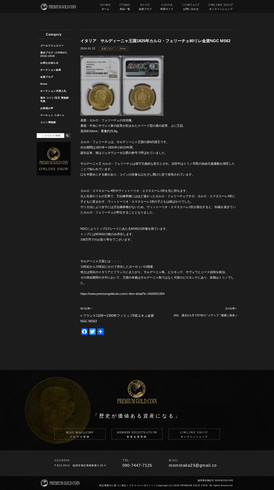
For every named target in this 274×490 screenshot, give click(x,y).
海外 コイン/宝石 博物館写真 (54, 99)
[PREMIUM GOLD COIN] (58, 8)
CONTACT (191, 6)
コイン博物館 (48, 122)
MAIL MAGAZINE (79, 434)
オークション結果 (50, 69)
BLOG (145, 6)
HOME (105, 6)
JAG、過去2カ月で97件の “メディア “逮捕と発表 (204, 315)
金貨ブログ (107, 48)
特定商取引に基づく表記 (112, 485)
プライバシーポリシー (141, 485)
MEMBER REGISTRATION (137, 434)
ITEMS (125, 6)
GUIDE (167, 6)
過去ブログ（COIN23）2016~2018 (54, 54)
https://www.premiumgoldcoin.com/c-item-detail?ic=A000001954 (122, 293)
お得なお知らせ (49, 62)
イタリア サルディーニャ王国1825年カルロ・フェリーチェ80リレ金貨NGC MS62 (155, 41)
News (123, 48)
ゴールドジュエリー (52, 45)
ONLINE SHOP (220, 6)
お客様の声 (46, 108)
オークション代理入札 (53, 91)
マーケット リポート (52, 115)
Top (268, 484)
